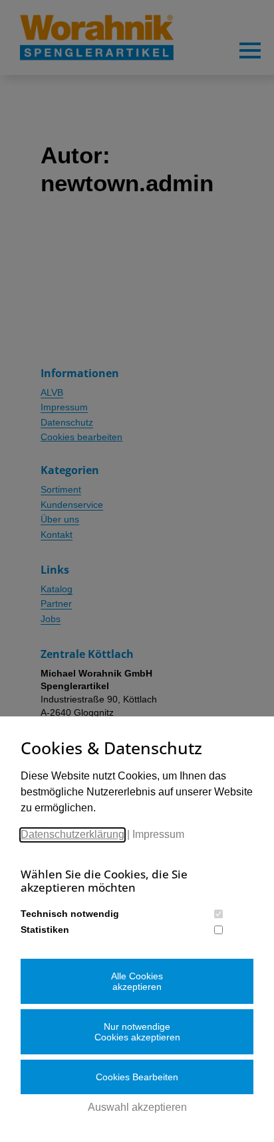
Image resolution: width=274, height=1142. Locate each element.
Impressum (158, 834)
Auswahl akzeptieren (137, 1107)
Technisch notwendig (70, 913)
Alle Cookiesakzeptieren (137, 981)
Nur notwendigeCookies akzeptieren (137, 1031)
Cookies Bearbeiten (137, 1077)
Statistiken (45, 929)
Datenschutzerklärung (72, 834)
